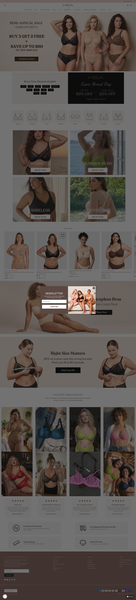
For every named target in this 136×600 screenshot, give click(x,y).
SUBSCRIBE (54, 307)
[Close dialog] (94, 288)
